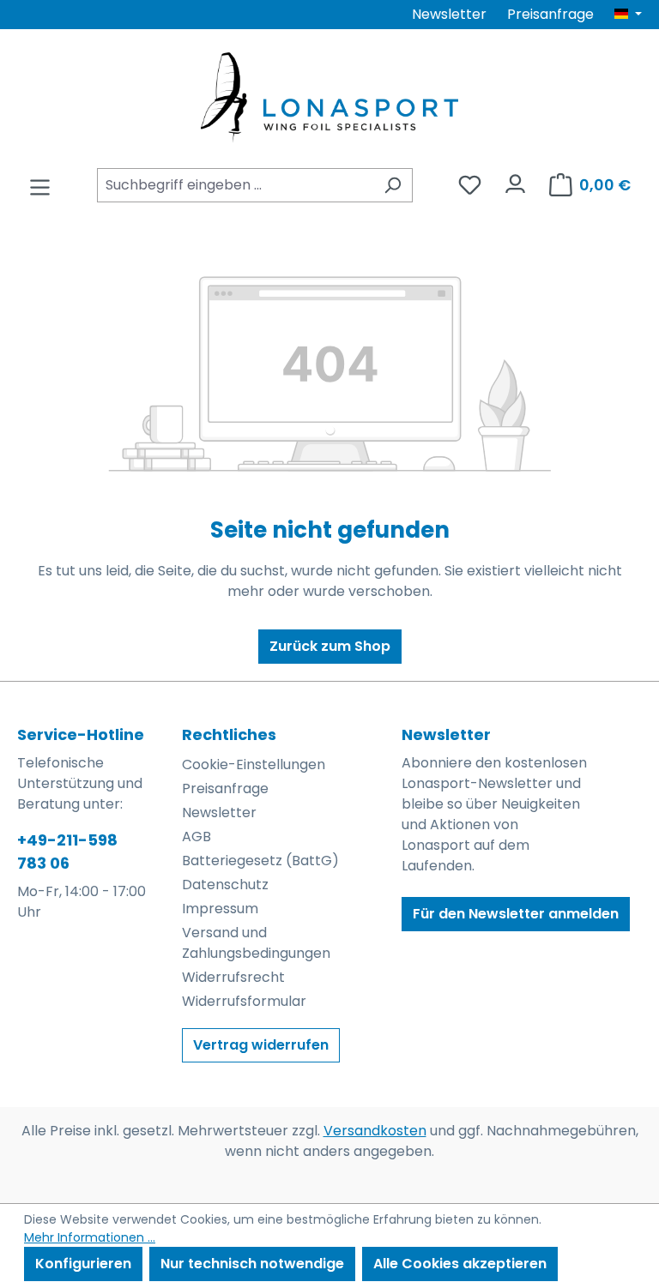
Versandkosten (374, 1131)
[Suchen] (392, 185)
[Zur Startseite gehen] (329, 97)
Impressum (220, 908)
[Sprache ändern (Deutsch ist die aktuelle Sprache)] (628, 14)
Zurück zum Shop (329, 646)
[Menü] (40, 182)
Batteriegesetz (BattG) (260, 860)
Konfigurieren (83, 1263)
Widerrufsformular (244, 1001)
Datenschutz (225, 884)
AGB (196, 836)
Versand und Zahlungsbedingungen (256, 943)
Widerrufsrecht (233, 977)
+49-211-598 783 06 (67, 851)
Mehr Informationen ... (89, 1237)
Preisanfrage (550, 14)
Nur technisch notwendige (252, 1263)
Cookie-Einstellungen (253, 764)
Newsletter (449, 14)
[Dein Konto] (515, 180)
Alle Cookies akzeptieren (460, 1263)
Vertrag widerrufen (261, 1045)
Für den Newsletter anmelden (516, 914)
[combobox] (235, 185)
